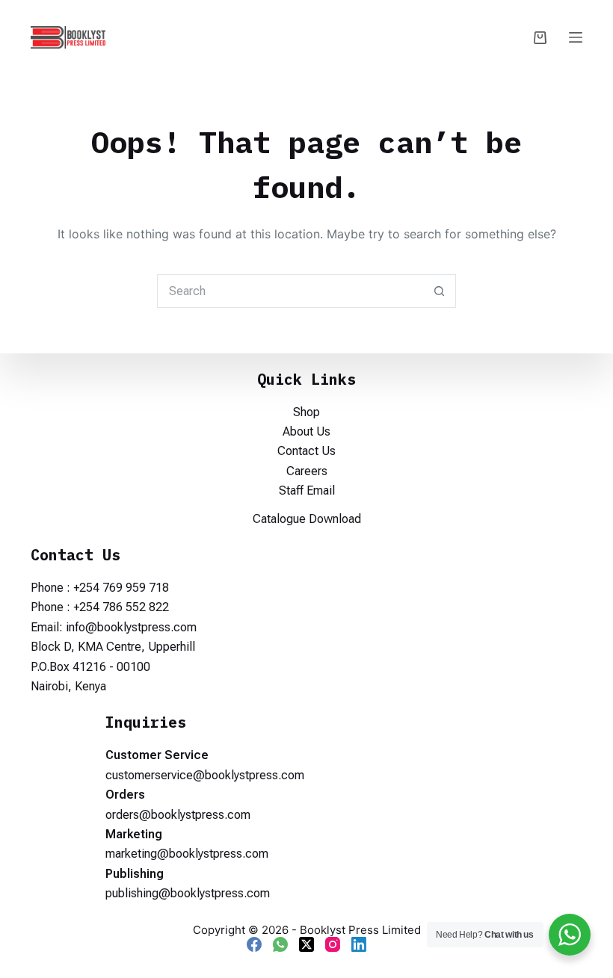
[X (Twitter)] (306, 944)
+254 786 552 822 (121, 607)
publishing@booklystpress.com (187, 893)
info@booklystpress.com (131, 627)
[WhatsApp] (280, 944)
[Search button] (439, 291)
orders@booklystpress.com (177, 815)
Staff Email (307, 490)
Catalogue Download (307, 519)
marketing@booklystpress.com (186, 854)
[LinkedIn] (358, 944)
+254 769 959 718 (121, 588)
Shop (306, 412)
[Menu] (575, 37)
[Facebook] (254, 944)
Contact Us (306, 451)
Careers (306, 471)
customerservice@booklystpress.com (204, 775)
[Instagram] (332, 944)
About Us (306, 431)
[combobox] (290, 291)
